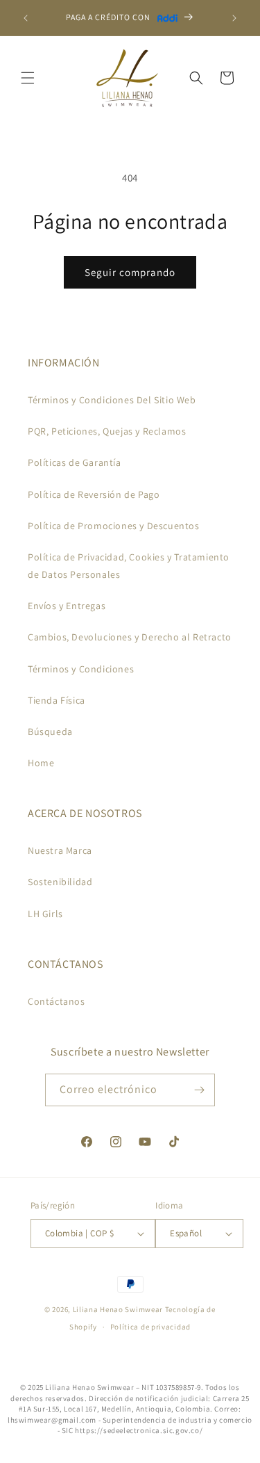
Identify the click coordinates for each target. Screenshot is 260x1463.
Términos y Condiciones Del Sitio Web (112, 400)
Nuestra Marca (60, 850)
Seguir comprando (130, 272)
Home (41, 763)
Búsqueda (50, 731)
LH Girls (45, 913)
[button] (27, 78)
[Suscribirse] (199, 1090)
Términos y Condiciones (81, 669)
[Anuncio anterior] (25, 18)
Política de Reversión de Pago (93, 494)
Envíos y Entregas (66, 605)
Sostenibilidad (60, 881)
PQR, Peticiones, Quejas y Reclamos (107, 431)
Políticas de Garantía (74, 462)
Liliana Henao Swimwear (118, 1309)
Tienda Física (56, 700)
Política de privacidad (150, 1327)
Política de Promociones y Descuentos (114, 525)
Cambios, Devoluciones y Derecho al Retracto (130, 637)
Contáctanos (56, 1001)
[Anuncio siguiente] (234, 18)
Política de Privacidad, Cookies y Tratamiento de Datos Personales (128, 566)
